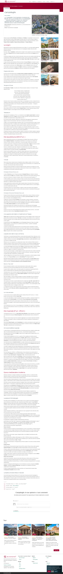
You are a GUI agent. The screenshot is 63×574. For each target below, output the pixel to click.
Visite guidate (35, 559)
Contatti (48, 564)
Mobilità (39, 1)
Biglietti (33, 1)
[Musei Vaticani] (45, 54)
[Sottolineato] (20, 507)
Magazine (48, 563)
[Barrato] (21, 507)
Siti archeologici (22, 557)
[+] (31, 507)
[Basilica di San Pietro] (54, 54)
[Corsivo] (18, 507)
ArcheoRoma (6, 6)
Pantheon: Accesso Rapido (10, 538)
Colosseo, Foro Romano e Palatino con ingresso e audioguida (37, 539)
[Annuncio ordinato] (22, 507)
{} (29, 507)
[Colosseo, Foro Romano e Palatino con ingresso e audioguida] (38, 530)
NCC (20, 566)
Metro (20, 564)
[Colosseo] (49, 42)
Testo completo (15, 485)
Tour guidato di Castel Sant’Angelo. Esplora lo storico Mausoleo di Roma (51, 539)
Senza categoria (14, 6)
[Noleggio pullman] (45, 78)
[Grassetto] (17, 507)
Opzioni (56, 571)
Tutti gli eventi (35, 563)
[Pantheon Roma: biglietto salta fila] (24, 530)
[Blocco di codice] (27, 507)
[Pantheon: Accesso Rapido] (10, 530)
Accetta (49, 571)
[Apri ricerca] (57, 1)
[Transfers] (54, 78)
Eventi (44, 1)
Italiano (51, 1)
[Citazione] (25, 507)
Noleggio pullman (22, 568)
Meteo (48, 1)
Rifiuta (53, 571)
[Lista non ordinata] (24, 507)
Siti (29, 1)
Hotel (47, 557)
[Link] (28, 507)
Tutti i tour (56, 550)
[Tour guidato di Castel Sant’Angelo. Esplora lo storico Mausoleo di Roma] (52, 530)
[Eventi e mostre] (49, 66)
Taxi (19, 563)
